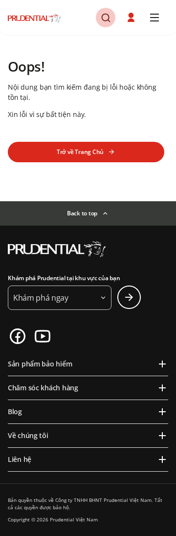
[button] (132, 17)
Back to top (82, 213)
